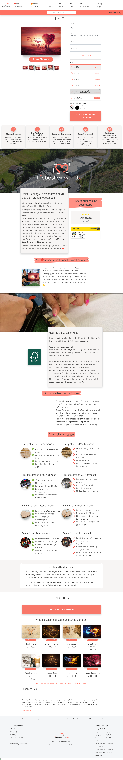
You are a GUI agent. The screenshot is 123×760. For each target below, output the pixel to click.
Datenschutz (45, 719)
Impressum (105, 719)
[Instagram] (115, 6)
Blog (16, 719)
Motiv (72, 24)
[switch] (81, 236)
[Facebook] (113, 3)
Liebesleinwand (51, 744)
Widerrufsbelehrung (94, 719)
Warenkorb (115, 12)
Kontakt (22, 719)
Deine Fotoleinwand (85, 5)
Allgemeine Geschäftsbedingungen (76, 719)
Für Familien (61, 5)
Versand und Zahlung (33, 719)
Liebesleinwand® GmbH (64, 741)
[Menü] (99, 232)
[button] (26, 711)
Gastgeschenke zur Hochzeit (103, 735)
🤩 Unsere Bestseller (34, 5)
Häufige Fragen (100, 5)
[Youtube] (117, 3)
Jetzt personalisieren (61, 609)
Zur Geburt (72, 5)
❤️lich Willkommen (18, 5)
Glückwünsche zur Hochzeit (103, 732)
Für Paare (51, 5)
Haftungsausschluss (58, 719)
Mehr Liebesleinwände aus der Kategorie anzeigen (61, 683)
